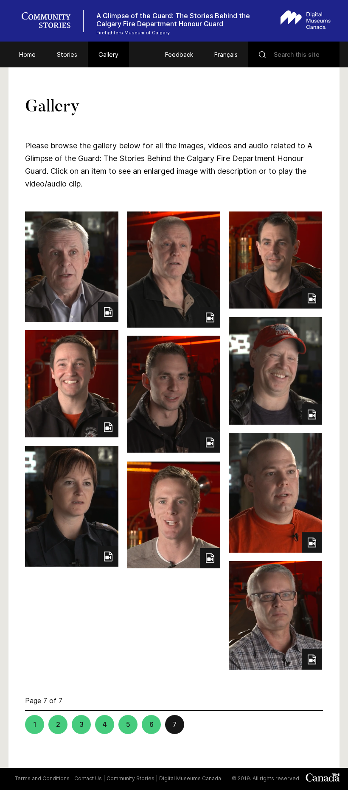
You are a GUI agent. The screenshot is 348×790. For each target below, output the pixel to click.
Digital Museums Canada (190, 778)
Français (226, 54)
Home (27, 54)
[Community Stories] (50, 21)
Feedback (179, 54)
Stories (67, 54)
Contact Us (88, 778)
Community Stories (130, 778)
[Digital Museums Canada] (306, 19)
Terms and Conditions (42, 778)
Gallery (108, 54)
